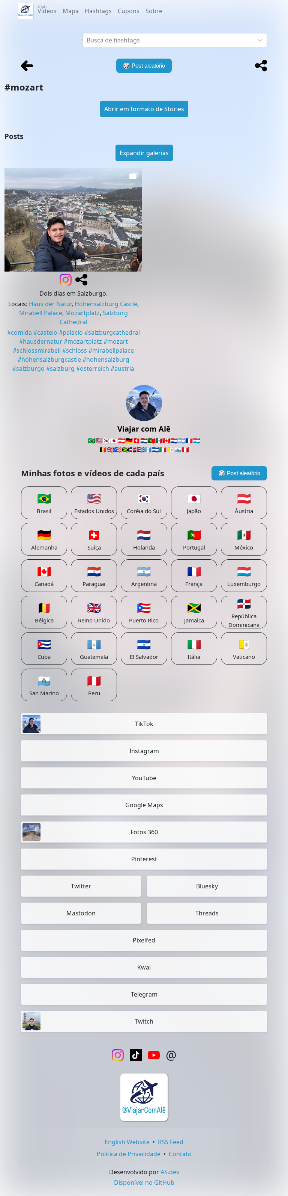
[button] (261, 66)
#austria (122, 368)
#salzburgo (28, 368)
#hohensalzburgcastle (49, 359)
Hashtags (98, 11)
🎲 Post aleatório (239, 473)
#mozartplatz (83, 341)
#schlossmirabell (37, 350)
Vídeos (47, 9)
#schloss (74, 350)
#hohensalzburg (105, 359)
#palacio (71, 332)
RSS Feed (170, 1142)
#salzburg (60, 368)
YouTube (144, 778)
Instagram (144, 751)
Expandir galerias (144, 153)
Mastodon (81, 913)
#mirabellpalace (111, 350)
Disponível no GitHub (144, 1182)
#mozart (116, 341)
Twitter (81, 886)
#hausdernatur (40, 341)
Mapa (71, 11)
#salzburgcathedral (112, 332)
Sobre (154, 11)
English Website (127, 1142)
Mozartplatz (82, 313)
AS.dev (169, 1172)
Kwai (144, 967)
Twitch (144, 1021)
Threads (207, 913)
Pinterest (144, 859)
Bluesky (207, 886)
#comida (19, 332)
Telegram (144, 994)
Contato (180, 1154)
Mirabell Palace (40, 313)
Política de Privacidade (128, 1154)
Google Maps (144, 805)
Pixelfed (144, 940)
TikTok (144, 724)
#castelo (45, 332)
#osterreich (92, 368)
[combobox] (87, 40)
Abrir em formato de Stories (144, 109)
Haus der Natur (50, 304)
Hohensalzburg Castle (106, 304)
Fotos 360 (144, 832)
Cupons (129, 11)
